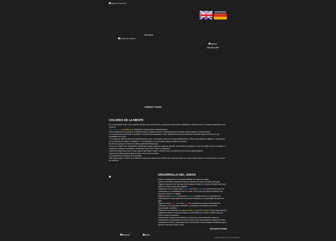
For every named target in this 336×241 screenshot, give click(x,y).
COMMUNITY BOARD (152, 107)
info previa (148, 35)
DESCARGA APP (213, 47)
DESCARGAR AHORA (218, 229)
